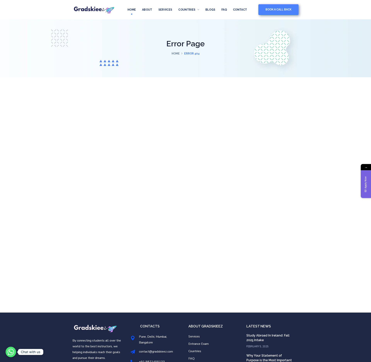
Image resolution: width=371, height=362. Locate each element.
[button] (278, 9)
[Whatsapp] (11, 352)
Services (194, 336)
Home (176, 53)
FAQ (191, 358)
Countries (194, 351)
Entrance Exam (198, 344)
